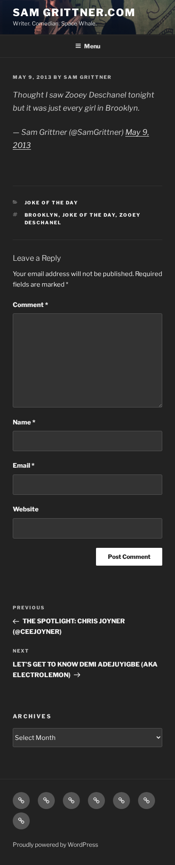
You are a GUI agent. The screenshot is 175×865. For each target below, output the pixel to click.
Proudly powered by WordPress (55, 844)
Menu (92, 46)
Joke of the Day (52, 203)
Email (23, 465)
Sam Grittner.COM (74, 12)
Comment (30, 305)
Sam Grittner (88, 77)
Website (26, 509)
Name (24, 422)
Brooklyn (42, 215)
